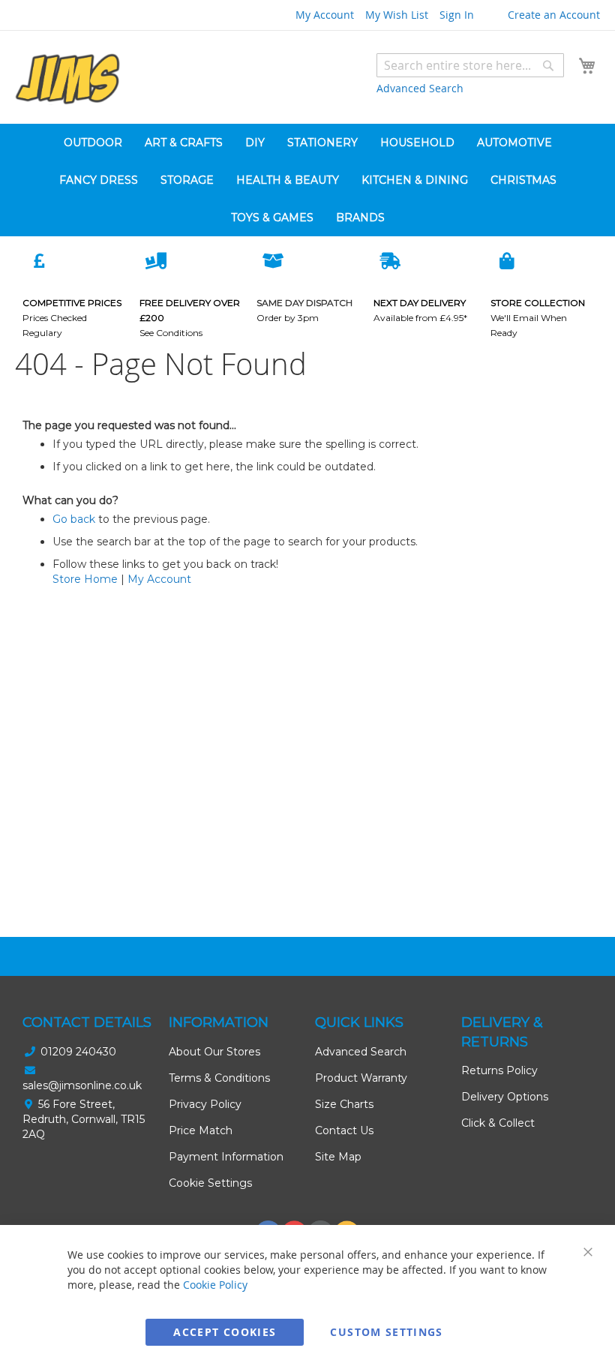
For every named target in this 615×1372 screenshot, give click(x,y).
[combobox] (470, 65)
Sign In (457, 15)
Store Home (85, 579)
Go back (73, 519)
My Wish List (396, 15)
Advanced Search (420, 88)
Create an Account (554, 15)
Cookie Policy (215, 1284)
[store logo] (67, 79)
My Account (325, 15)
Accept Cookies (224, 1332)
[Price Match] (39, 260)
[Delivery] (156, 260)
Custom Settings (386, 1332)
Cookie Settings (210, 1183)
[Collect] (507, 260)
